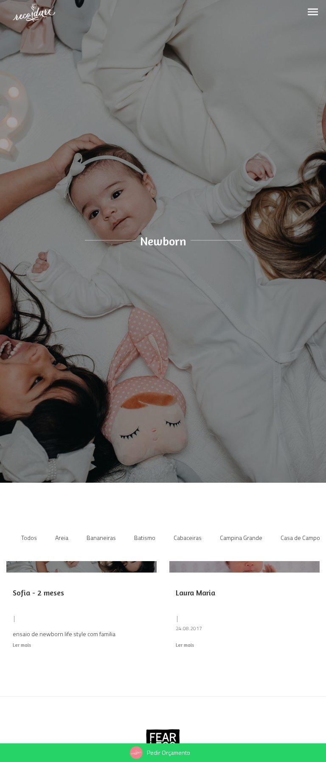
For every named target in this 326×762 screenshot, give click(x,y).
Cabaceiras (188, 537)
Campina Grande (241, 537)
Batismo (144, 537)
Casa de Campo (300, 537)
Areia (61, 537)
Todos (29, 537)
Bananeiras (101, 537)
